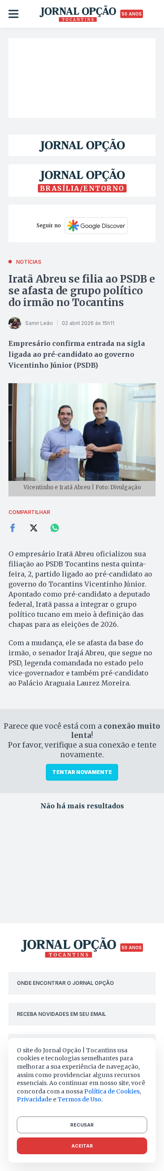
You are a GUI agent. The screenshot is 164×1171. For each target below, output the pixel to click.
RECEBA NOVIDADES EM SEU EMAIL (61, 1014)
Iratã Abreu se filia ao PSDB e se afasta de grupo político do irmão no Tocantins (81, 291)
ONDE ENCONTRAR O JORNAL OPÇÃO (65, 983)
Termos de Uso (79, 1099)
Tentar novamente (82, 772)
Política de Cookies (112, 1091)
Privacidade (34, 1099)
